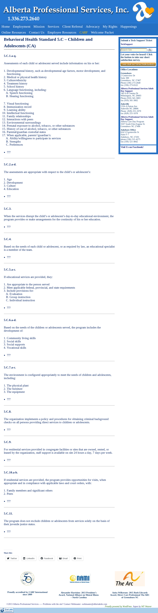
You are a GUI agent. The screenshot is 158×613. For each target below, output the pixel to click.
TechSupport (127, 44)
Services (53, 26)
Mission (39, 26)
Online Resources (14, 32)
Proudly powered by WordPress (118, 606)
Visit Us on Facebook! (132, 147)
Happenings (129, 26)
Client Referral (72, 26)
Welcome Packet (102, 32)
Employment (21, 26)
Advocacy (93, 26)
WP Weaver (146, 606)
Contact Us (36, 32)
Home (6, 26)
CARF (83, 32)
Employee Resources (62, 32)
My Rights (110, 26)
